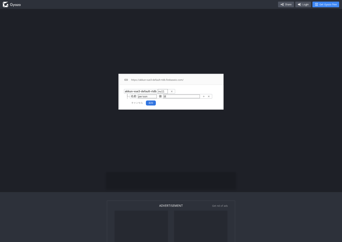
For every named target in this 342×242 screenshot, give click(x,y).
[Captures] (12, 4)
